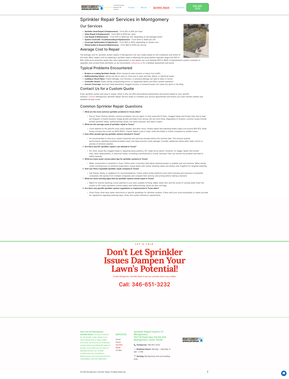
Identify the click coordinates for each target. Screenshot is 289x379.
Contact (180, 7)
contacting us (136, 63)
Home (131, 7)
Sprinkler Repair (161, 7)
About (144, 7)
